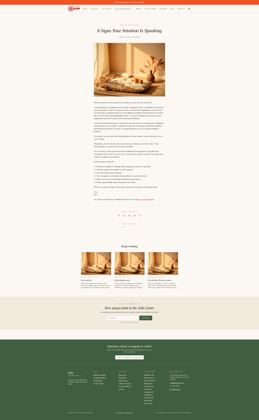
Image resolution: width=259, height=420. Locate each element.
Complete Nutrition (99, 378)
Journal (121, 389)
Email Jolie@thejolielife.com (129, 357)
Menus (138, 9)
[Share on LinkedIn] (129, 216)
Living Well (144, 199)
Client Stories (150, 9)
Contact (180, 9)
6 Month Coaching (125, 383)
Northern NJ (148, 400)
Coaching (163, 9)
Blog (172, 9)
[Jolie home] (74, 9)
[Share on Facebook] (119, 216)
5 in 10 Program (98, 383)
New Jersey (148, 403)
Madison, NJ (148, 383)
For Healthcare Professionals (124, 412)
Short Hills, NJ (148, 386)
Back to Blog (129, 224)
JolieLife (93, 9)
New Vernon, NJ (149, 381)
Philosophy (106, 9)
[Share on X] (124, 216)
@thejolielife (176, 389)
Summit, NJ (148, 389)
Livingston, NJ (149, 392)
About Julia (122, 375)
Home (85, 9)
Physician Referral (125, 386)
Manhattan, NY (149, 375)
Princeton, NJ (148, 398)
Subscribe (146, 318)
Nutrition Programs (123, 9)
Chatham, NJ (148, 395)
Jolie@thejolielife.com (177, 383)
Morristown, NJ (149, 378)
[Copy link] (140, 216)
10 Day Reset (97, 381)
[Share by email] (135, 216)
